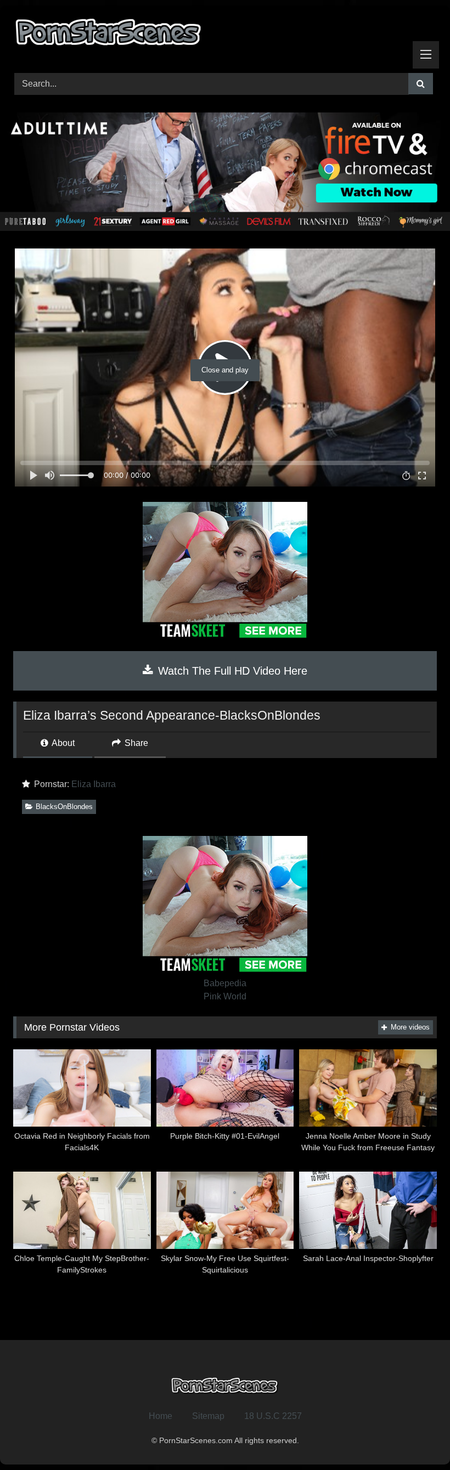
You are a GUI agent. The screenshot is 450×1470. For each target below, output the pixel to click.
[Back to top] (416, 1437)
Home (160, 1416)
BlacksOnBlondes (64, 806)
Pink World (225, 996)
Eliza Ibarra (93, 784)
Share (135, 743)
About (62, 743)
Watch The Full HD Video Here (231, 671)
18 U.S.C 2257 (273, 1416)
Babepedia (225, 983)
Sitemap (208, 1416)
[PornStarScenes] (225, 35)
